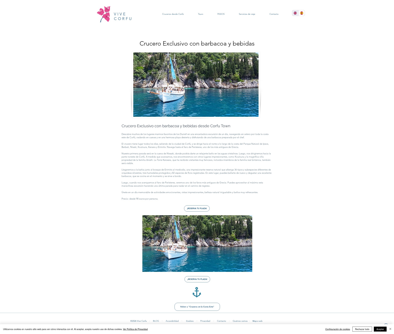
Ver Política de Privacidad (135, 329)
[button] (197, 243)
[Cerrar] (390, 329)
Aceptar (380, 329)
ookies (190, 321)
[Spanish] (301, 13)
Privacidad (205, 321)
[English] (295, 13)
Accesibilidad (172, 321)
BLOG (156, 321)
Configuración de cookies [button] (337, 329)
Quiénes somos (240, 321)
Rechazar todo (362, 329)
